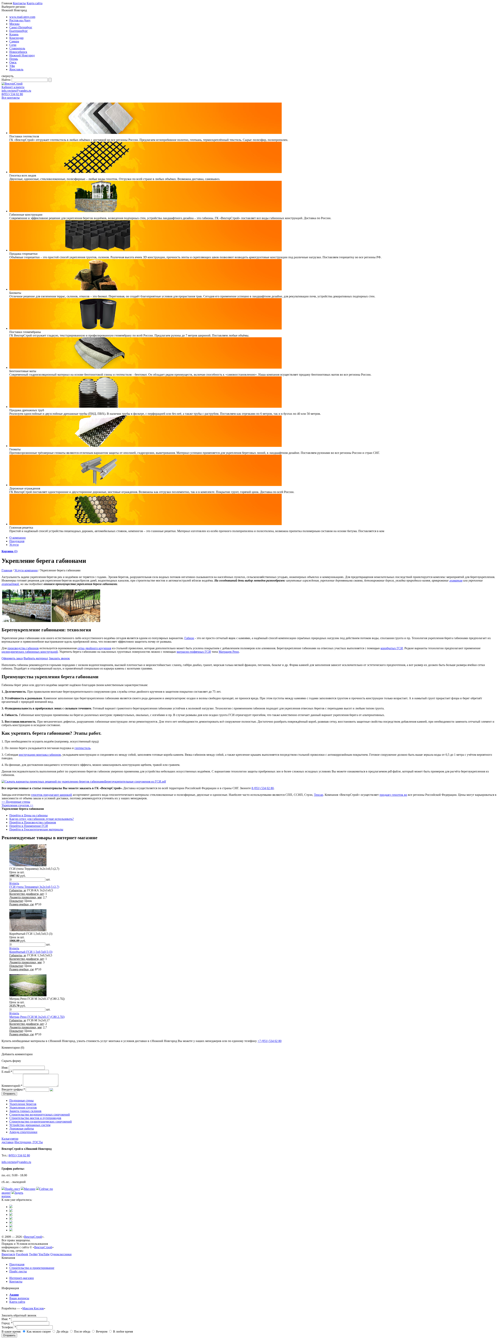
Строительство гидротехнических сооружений (40, 1121)
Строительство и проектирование (31, 1268)
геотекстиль (82, 748)
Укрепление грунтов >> (17, 805)
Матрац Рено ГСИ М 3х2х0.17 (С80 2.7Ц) (37, 1016)
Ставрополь (17, 48)
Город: (7, 1323)
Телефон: (9, 1327)
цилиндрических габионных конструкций (30, 651)
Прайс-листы (18, 1271)
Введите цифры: (13, 1089)
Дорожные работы (21, 1128)
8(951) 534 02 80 (12, 94)
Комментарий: (12, 1085)
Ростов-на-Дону (20, 20)
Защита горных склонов (25, 1111)
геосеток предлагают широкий (51, 794)
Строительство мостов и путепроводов (35, 1118)
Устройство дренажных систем (29, 1125)
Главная (7, 570)
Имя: (5, 1067)
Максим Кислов (33, 1308)
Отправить (9, 1335)
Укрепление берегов (22, 1104)
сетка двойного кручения (94, 648)
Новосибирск (18, 52)
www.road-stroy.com (22, 16)
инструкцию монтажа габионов (40, 754)
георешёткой (10, 584)
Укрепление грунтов (23, 1107)
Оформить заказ (12, 658)
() (10, 551)
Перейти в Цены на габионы (28, 815)
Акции (14, 1294)
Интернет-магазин (21, 1278)
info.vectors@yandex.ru (16, 90)
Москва (14, 23)
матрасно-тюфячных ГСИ (194, 651)
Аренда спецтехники (23, 1132)
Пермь (13, 59)
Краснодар (16, 38)
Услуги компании (26, 570)
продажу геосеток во (393, 794)
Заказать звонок (59, 658)
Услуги (14, 544)
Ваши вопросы (19, 1298)
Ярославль (16, 69)
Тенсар (318, 794)
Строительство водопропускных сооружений (39, 1114)
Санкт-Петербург (20, 27)
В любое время (122, 1331)
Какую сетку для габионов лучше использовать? (41, 819)
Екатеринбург (18, 31)
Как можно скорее (38, 1331)
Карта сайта (34, 3)
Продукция (16, 541)
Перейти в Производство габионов (32, 822)
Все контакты (11, 97)
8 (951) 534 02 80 (263, 788)
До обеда (62, 1331)
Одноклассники (61, 1254)
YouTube (44, 1254)
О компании (17, 537)
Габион (189, 638)
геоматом (455, 580)
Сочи (12, 45)
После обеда (81, 1331)
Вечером (101, 1331)
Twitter (33, 1254)
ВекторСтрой (33, 1236)
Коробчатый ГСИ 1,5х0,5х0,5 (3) (30, 951)
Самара (14, 41)
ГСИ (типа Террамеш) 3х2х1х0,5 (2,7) (34, 886)
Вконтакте (8, 1254)
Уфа (12, 66)
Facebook (22, 1254)
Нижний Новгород (22, 55)
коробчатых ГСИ (392, 648)
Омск (13, 62)
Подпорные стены (21, 1100)
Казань (13, 34)
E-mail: (7, 1071)
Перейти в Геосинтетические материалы (36, 829)
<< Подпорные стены (16, 801)
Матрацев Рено (229, 651)
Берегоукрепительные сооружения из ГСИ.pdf (135, 781)
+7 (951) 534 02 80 (269, 1041)
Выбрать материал (36, 658)
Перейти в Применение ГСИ (28, 826)
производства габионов (23, 648)
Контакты (19, 3)
